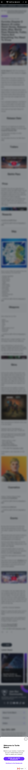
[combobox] (22, 768)
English (21, 768)
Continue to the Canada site (14, 763)
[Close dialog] (25, 739)
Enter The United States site (14, 758)
